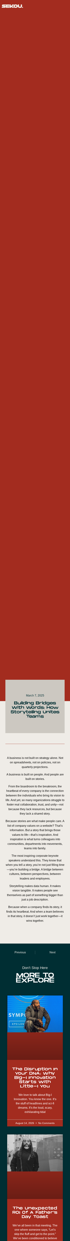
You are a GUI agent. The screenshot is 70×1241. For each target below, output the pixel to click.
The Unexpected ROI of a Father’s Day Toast (35, 1212)
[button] (64, 6)
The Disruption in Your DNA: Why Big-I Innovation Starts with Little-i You (35, 1077)
